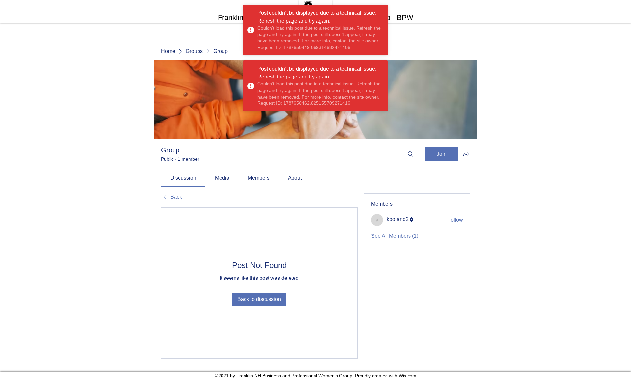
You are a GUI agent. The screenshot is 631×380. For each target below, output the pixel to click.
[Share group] (466, 154)
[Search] (410, 154)
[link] (183, 178)
